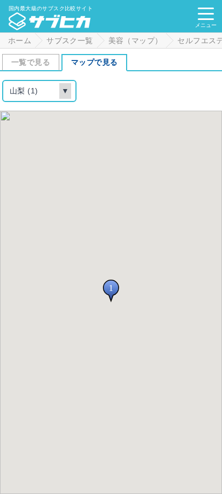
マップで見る (94, 62)
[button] (111, 291)
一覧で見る (30, 62)
